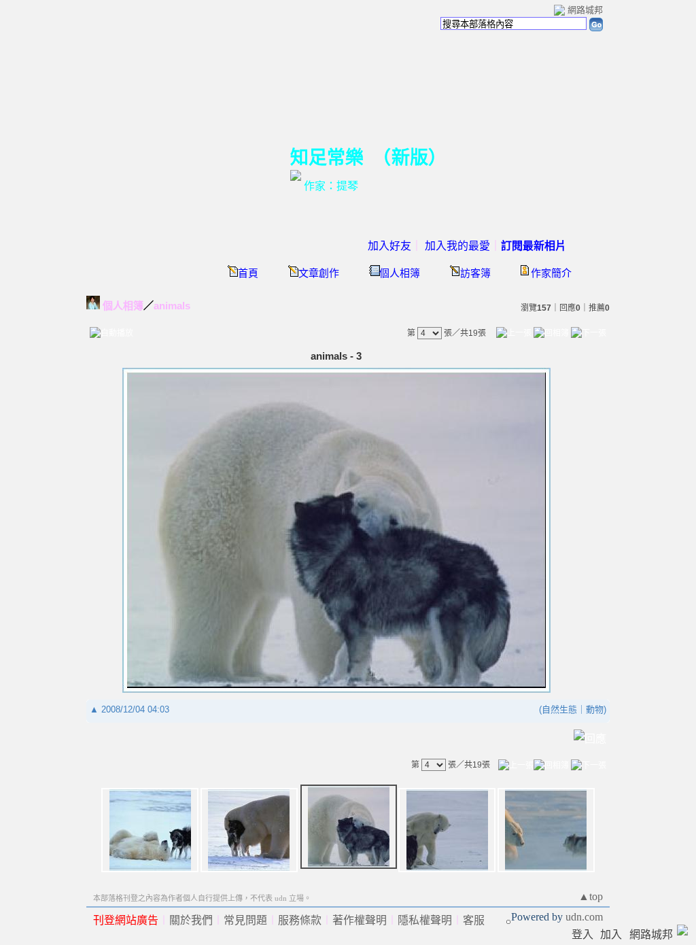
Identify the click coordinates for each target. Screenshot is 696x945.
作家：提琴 (331, 186)
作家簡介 (551, 273)
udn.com (584, 917)
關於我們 (191, 920)
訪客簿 (475, 273)
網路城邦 (585, 10)
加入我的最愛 (457, 246)
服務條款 (299, 920)
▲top (590, 896)
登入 (582, 934)
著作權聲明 (359, 920)
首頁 (248, 273)
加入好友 (389, 246)
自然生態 (559, 709)
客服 (474, 920)
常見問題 (245, 920)
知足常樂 (327, 158)
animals (172, 305)
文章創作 (318, 273)
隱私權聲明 (425, 920)
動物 (595, 709)
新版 (410, 158)
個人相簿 (399, 273)
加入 (611, 934)
